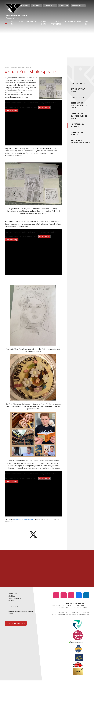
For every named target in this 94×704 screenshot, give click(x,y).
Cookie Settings (12, 110)
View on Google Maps (15, 623)
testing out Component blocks (80, 141)
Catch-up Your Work (78, 90)
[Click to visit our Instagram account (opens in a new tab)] (56, 595)
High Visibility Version (75, 603)
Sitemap (80, 606)
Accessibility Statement (62, 606)
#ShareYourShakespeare (23, 519)
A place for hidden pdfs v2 (21, 67)
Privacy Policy (62, 608)
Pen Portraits (78, 83)
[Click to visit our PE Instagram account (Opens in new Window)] (64, 595)
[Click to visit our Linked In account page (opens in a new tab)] (86, 595)
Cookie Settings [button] (80, 608)
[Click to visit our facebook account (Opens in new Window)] (79, 595)
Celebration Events (77, 133)
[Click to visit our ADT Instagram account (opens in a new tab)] (71, 595)
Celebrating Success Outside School (79, 105)
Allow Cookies (44, 107)
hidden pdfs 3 (77, 97)
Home (7, 67)
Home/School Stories (77, 125)
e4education (84, 614)
